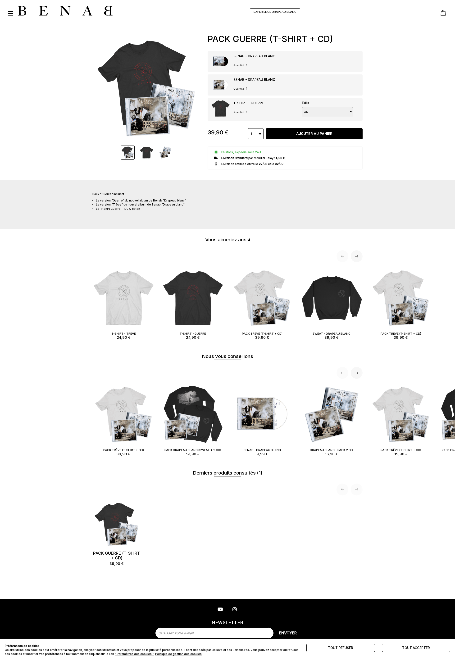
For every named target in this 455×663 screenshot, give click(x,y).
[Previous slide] (342, 256)
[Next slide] (357, 256)
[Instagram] (235, 609)
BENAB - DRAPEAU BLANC (254, 56)
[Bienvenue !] (65, 10)
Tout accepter (416, 648)
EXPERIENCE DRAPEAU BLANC (275, 12)
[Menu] (10, 13)
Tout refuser (340, 648)
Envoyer (288, 633)
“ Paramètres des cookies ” (134, 654)
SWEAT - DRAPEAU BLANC (331, 336)
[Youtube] (220, 609)
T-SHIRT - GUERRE (248, 103)
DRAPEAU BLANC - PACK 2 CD (331, 452)
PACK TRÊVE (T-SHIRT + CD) (262, 336)
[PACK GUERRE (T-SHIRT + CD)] (128, 152)
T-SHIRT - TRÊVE (123, 336)
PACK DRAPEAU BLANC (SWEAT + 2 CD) (192, 452)
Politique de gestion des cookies (178, 654)
